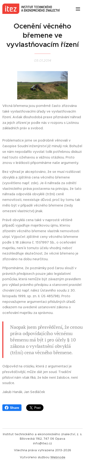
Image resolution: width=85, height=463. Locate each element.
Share (14, 408)
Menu (78, 8)
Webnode (57, 457)
